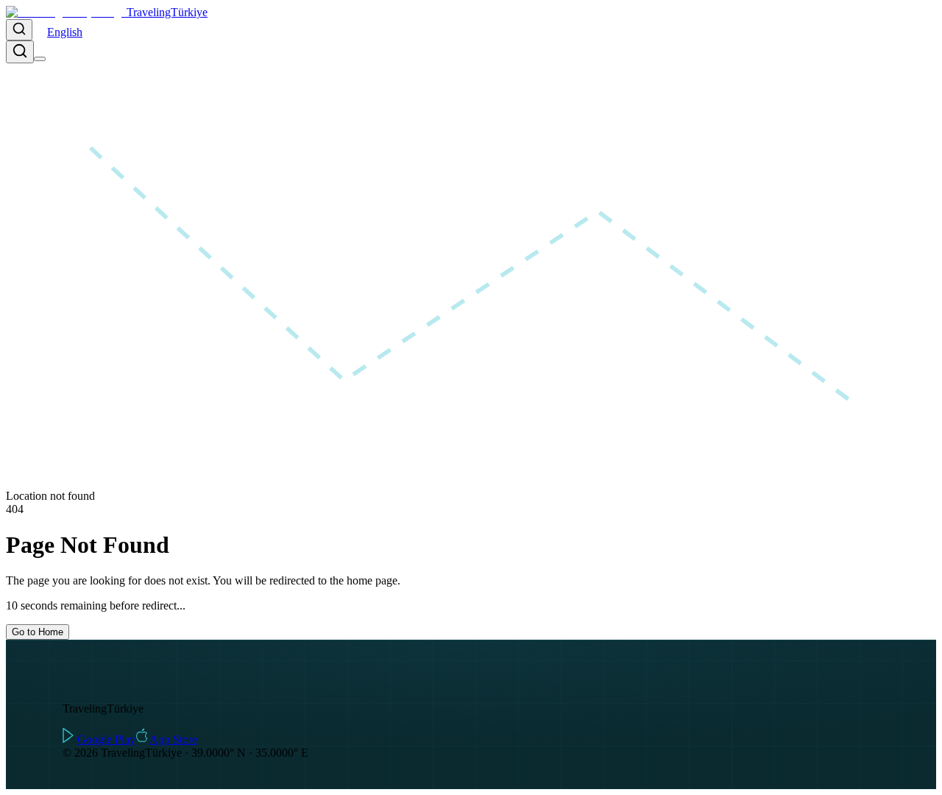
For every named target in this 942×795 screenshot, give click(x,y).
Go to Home (37, 631)
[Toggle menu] (40, 59)
